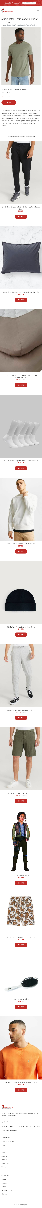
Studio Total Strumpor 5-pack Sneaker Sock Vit (21, 461)
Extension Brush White (21, 999)
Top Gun (4, 1160)
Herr (2, 1149)
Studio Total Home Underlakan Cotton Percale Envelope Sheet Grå (21, 376)
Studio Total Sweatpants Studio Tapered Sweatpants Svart (21, 208)
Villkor (3, 1187)
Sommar (4, 1156)
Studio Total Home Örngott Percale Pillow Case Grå (21, 292)
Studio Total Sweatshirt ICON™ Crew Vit (21, 544)
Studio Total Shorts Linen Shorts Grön (21, 793)
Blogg (3, 1179)
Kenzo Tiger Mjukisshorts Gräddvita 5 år (21, 937)
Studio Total (23, 89)
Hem (3, 25)
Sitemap (4, 1194)
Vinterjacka (5, 1167)
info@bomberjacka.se (9, 1131)
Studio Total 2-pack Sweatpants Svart (21, 710)
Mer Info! (8, 102)
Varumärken (14, 89)
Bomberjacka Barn (7, 1142)
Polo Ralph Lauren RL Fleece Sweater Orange (21, 1082)
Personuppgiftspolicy (8, 1190)
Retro (3, 1152)
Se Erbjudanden (29, 3)
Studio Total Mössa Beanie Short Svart (21, 627)
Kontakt (4, 1183)
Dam (3, 1145)
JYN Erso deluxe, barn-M (21, 875)
